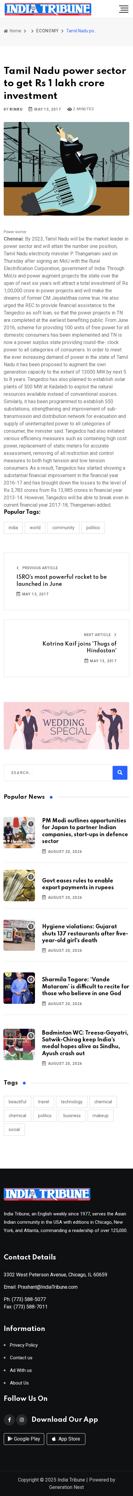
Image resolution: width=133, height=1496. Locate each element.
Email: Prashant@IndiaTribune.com (41, 1287)
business (72, 1115)
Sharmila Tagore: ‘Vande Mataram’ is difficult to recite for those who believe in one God (85, 986)
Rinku (16, 109)
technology (72, 1101)
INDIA (13, 527)
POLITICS (93, 527)
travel (43, 1101)
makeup (100, 1115)
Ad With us (21, 1370)
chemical (103, 1101)
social (14, 1129)
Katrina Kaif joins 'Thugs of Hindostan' (79, 647)
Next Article (98, 635)
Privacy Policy (24, 1345)
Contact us (21, 1358)
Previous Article (39, 568)
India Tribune (71, 1480)
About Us (19, 1383)
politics (45, 1115)
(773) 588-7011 (31, 1307)
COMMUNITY (63, 527)
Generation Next (66, 1487)
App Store (68, 1439)
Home (15, 30)
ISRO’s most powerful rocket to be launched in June (61, 580)
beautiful (17, 1101)
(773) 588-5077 (29, 1299)
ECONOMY (47, 30)
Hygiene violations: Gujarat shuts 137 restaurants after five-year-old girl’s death (85, 933)
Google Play (26, 1439)
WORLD (35, 527)
